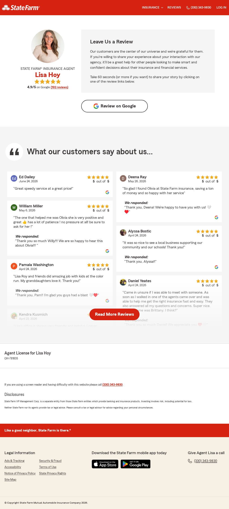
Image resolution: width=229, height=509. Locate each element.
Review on (118, 106)
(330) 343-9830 (201, 7)
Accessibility (12, 467)
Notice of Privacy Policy (20, 473)
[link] (21, 7)
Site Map (10, 479)
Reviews (174, 7)
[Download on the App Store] (105, 464)
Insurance (150, 7)
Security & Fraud (50, 460)
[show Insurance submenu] (161, 7)
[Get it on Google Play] (136, 464)
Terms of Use (47, 467)
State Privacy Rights (52, 473)
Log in (221, 7)
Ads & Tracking (14, 460)
